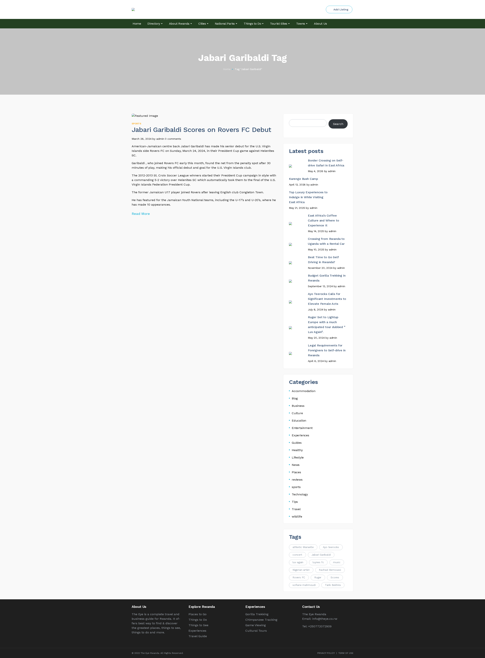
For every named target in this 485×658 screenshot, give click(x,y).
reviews (297, 479)
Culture (297, 413)
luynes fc (318, 562)
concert (297, 554)
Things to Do (198, 619)
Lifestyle (298, 457)
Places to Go (198, 614)
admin (160, 138)
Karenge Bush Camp (303, 179)
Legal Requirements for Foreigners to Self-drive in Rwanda (327, 350)
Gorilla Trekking (256, 614)
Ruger (317, 577)
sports (136, 123)
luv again (298, 562)
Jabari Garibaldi (321, 554)
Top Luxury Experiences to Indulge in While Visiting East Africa (308, 197)
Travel (296, 509)
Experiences (300, 435)
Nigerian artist (301, 569)
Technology (300, 494)
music (336, 562)
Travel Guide (198, 636)
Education (299, 420)
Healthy (297, 450)
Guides (297, 442)
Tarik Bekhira (333, 584)
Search (338, 124)
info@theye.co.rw (324, 619)
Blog (295, 398)
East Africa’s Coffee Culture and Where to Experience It (323, 220)
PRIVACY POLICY (326, 653)
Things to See (198, 625)
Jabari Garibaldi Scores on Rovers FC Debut (201, 130)
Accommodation (303, 391)
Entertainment (302, 428)
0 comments (173, 138)
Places (296, 472)
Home (227, 69)
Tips (295, 502)
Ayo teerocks (331, 547)
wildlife (297, 516)
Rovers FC (299, 577)
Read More (141, 214)
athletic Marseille (303, 547)
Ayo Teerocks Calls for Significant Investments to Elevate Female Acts (327, 299)
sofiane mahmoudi (304, 584)
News (296, 465)
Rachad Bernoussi (330, 569)
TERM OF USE (345, 653)
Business (298, 406)
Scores (335, 577)
